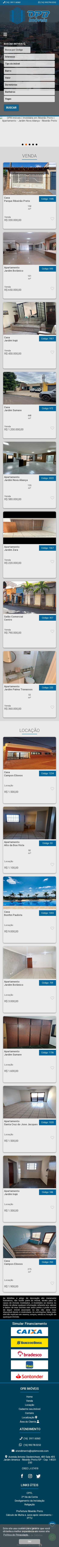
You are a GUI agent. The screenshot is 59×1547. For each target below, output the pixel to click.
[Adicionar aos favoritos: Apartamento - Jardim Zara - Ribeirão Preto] (52, 562)
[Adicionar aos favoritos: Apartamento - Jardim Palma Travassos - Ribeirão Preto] (52, 708)
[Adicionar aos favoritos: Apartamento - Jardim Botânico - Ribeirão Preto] (52, 289)
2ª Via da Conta (29, 1497)
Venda (29, 1400)
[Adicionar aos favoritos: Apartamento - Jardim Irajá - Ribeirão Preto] (52, 1208)
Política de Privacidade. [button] (15, 1534)
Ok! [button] (29, 1541)
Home (29, 1396)
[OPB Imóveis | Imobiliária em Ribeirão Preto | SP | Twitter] (38, 1478)
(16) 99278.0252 (48, 2)
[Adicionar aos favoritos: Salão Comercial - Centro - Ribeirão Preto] (52, 632)
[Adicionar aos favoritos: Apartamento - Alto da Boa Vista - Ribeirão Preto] (52, 865)
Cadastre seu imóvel (29, 1409)
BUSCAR (11, 107)
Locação (29, 1404)
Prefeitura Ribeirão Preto (29, 1511)
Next (48, 132)
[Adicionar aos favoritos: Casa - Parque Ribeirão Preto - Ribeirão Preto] (52, 219)
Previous (11, 132)
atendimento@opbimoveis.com (31, 1451)
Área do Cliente (28, 1421)
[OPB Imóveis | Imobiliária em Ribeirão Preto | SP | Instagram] (30, 1478)
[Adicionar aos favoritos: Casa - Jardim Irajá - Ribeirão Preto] (52, 353)
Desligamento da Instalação (29, 1500)
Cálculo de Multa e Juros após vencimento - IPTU (29, 1516)
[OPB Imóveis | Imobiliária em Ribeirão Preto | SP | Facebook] (22, 1478)
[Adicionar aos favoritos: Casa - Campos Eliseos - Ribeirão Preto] (52, 789)
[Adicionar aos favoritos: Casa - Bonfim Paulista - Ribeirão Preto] (52, 929)
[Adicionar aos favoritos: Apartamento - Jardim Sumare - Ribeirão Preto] (52, 1068)
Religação (29, 1504)
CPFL (30, 1493)
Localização (28, 1417)
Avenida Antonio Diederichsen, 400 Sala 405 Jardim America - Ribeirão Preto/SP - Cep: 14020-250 (30, 1459)
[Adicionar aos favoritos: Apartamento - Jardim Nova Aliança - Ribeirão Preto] (52, 498)
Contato (29, 1413)
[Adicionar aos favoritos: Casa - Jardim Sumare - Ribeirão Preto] (52, 428)
